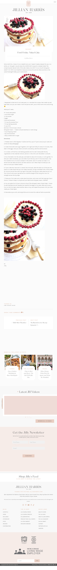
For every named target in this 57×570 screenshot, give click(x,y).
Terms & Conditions (43, 564)
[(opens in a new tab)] (24, 540)
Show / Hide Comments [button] (17, 312)
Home (4, 514)
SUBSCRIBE (28, 455)
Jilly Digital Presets (26, 514)
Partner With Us (43, 526)
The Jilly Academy (43, 519)
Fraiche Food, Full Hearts (28, 519)
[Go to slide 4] (31, 417)
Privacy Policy (34, 564)
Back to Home (42, 512)
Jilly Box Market (25, 521)
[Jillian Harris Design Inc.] (28, 10)
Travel (44, 369)
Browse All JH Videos (45, 421)
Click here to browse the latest (28, 479)
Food (4, 521)
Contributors (7, 526)
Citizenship (6, 519)
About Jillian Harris (44, 516)
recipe (13, 305)
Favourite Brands (26, 523)
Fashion (5, 523)
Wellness (5, 516)
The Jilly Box (28, 369)
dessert (9, 305)
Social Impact (42, 521)
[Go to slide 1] (25, 417)
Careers (41, 528)
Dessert (29, 49)
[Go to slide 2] (27, 417)
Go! (37, 560)
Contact (41, 523)
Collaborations (25, 516)
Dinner (12, 369)
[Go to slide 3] (29, 417)
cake (5, 305)
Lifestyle (5, 512)
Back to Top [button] (51, 564)
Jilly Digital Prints (26, 512)
